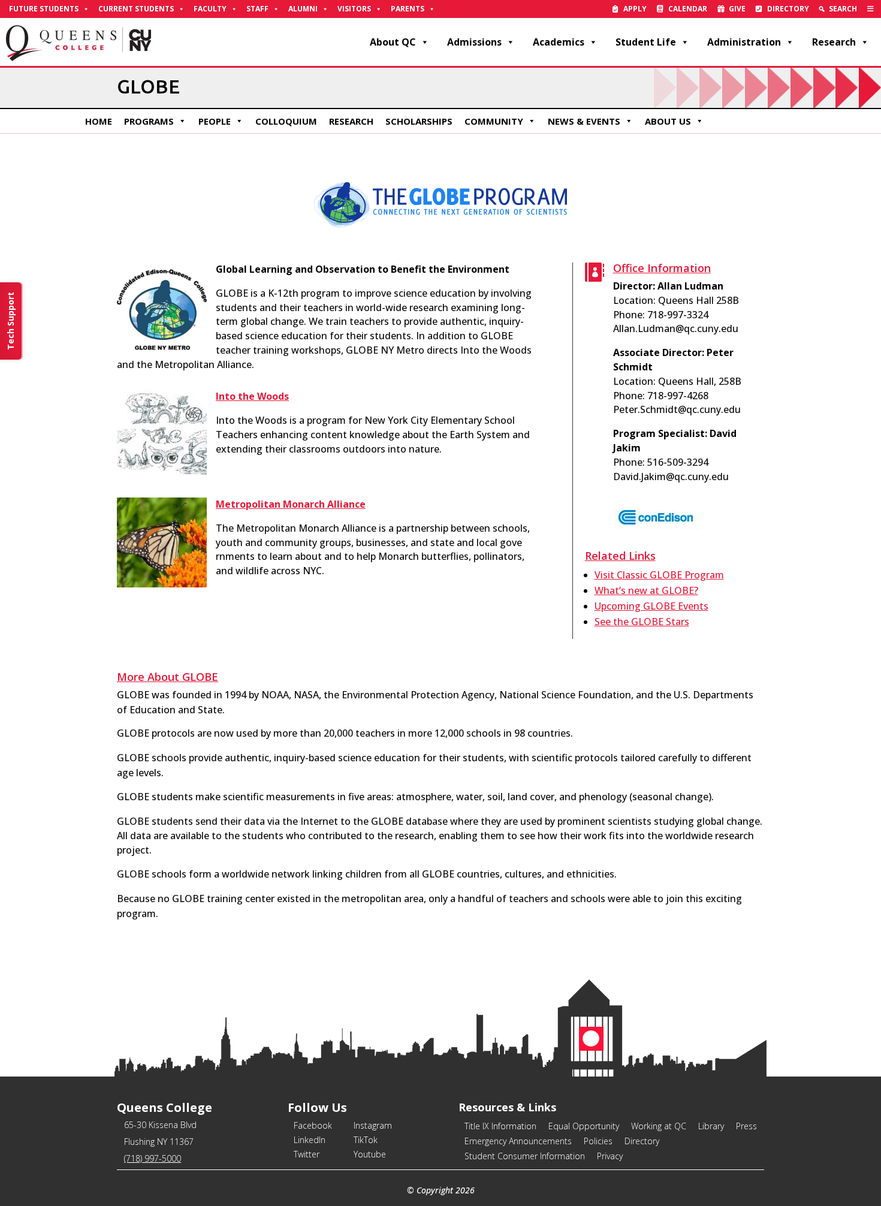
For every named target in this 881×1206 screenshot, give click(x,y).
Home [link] (98, 121)
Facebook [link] (313, 1125)
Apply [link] (635, 9)
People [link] (214, 121)
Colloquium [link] (286, 121)
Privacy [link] (610, 1156)
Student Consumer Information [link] (524, 1156)
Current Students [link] (136, 9)
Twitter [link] (306, 1154)
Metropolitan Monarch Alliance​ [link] (291, 504)
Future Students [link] (44, 9)
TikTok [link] (366, 1139)
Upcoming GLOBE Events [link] (651, 606)
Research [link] (834, 42)
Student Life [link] (646, 42)
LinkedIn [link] (309, 1139)
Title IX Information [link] (500, 1126)
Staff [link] (257, 9)
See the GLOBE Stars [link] (642, 621)
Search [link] (843, 9)
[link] (870, 9)
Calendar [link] (687, 9)
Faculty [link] (210, 9)
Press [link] (746, 1126)
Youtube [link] (370, 1154)
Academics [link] (558, 42)
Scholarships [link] (418, 121)
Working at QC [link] (658, 1126)
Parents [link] (407, 9)
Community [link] (493, 121)
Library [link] (711, 1126)
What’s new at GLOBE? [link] (646, 590)
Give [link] (737, 9)
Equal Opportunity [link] (583, 1126)
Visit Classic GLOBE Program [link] (659, 574)
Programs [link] (149, 121)
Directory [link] (788, 9)
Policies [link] (598, 1141)
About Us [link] (668, 121)
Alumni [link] (303, 9)
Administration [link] (744, 42)
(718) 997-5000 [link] (152, 1158)
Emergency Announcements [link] (518, 1141)
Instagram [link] (373, 1125)
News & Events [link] (584, 121)
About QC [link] (393, 42)
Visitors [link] (354, 9)
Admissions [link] (474, 42)
